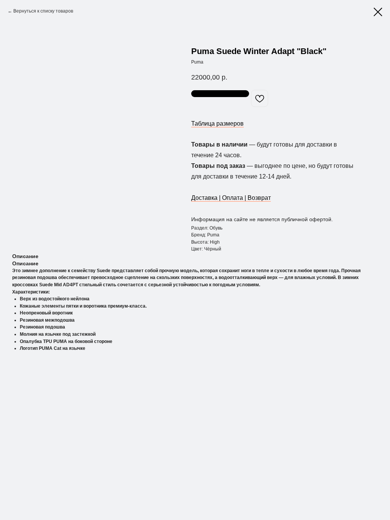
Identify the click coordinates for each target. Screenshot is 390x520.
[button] (220, 93)
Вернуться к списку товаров (43, 11)
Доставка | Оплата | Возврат (231, 198)
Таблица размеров (217, 123)
